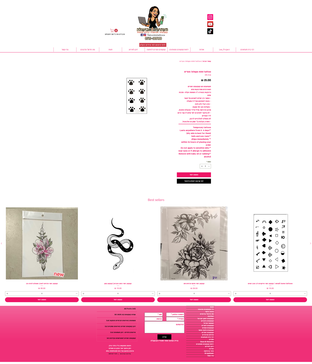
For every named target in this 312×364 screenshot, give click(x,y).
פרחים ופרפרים (208, 335)
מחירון (211, 339)
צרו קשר (210, 356)
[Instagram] (210, 17)
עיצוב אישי (209, 312)
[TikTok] (210, 31)
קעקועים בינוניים (207, 321)
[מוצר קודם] (310, 243)
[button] (114, 30)
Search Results (207, 342)
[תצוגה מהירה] (270, 243)
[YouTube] (210, 24)
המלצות (211, 316)
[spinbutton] (205, 166)
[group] (156, 254)
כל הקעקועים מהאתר (206, 309)
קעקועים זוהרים (208, 332)
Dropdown (209, 353)
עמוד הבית (207, 61)
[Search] (213, 24)
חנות (212, 307)
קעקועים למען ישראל (205, 319)
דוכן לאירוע (209, 346)
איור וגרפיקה (209, 351)
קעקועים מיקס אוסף (206, 330)
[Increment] (201, 166)
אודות (211, 349)
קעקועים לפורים (208, 325)
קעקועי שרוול (208, 323)
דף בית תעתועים (207, 337)
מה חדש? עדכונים (207, 314)
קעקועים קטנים (208, 328)
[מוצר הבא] (1, 243)
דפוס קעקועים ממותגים (205, 344)
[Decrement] (209, 166)
